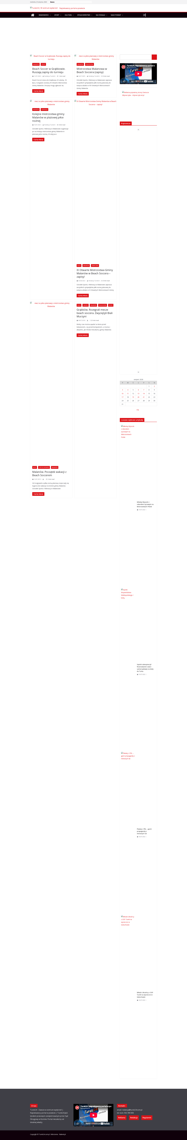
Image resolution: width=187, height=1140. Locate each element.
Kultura (68, 15)
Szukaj (154, 57)
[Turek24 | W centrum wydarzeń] (32, 15)
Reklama (121, 1117)
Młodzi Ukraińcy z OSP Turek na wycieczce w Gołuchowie (145, 994)
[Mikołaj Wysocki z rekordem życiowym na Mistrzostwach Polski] (128, 506)
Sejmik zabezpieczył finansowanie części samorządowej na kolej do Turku (145, 667)
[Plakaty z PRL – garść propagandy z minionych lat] (128, 833)
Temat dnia (95, 265)
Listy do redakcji (44, 467)
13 (138, 393)
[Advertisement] (93, 33)
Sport (56, 15)
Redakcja (134, 1117)
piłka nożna (89, 64)
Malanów (36, 64)
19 (133, 397)
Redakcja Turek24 (49, 76)
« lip (137, 410)
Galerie (85, 305)
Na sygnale (100, 15)
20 (138, 397)
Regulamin (147, 1117)
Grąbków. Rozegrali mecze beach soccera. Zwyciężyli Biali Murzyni (95, 313)
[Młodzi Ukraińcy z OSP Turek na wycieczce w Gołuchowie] (128, 996)
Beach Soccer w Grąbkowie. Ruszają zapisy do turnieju (48, 70)
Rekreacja (44, 109)
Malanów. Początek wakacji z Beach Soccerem (49, 473)
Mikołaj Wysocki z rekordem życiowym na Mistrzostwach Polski (145, 504)
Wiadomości (44, 15)
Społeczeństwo (83, 15)
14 (144, 393)
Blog (79, 265)
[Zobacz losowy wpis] (144, 15)
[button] (50, 15)
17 (122, 397)
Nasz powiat (116, 15)
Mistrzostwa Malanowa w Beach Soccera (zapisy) (92, 70)
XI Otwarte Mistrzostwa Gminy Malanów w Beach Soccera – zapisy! (95, 273)
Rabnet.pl (62, 1134)
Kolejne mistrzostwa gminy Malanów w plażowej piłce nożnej (48, 117)
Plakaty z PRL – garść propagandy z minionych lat (144, 831)
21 (144, 397)
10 (122, 393)
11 (128, 393)
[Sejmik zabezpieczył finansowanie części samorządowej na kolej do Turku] (128, 669)
